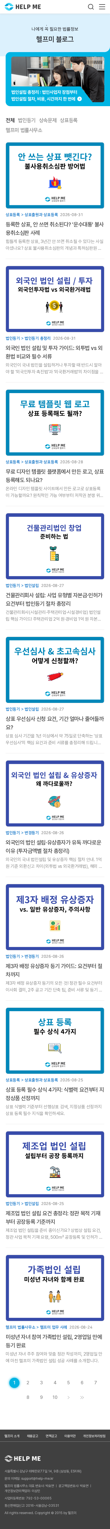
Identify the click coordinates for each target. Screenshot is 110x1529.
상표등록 (69, 120)
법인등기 (27, 120)
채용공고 (32, 1436)
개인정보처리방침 (94, 1436)
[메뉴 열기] (102, 6)
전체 (10, 120)
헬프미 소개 (12, 1436)
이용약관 (70, 1436)
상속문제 (48, 120)
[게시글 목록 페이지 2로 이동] (68, 1397)
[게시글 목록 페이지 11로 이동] (82, 1397)
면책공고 (51, 1436)
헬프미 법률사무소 (24, 130)
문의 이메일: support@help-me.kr (29, 1479)
